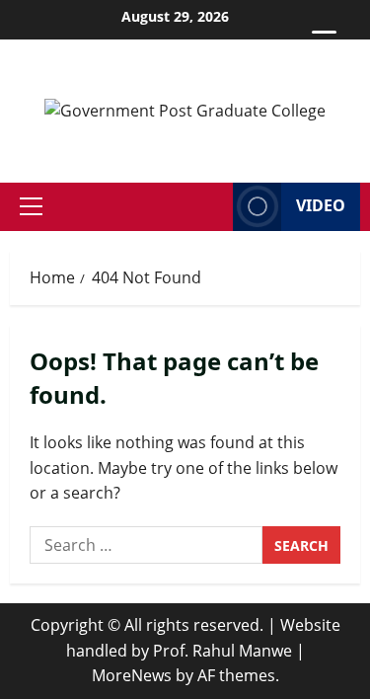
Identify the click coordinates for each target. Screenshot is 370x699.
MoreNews (132, 675)
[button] (31, 206)
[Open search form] (212, 207)
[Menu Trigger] (324, 42)
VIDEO (320, 205)
